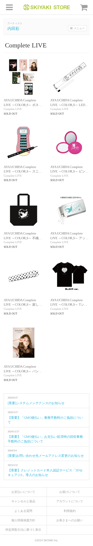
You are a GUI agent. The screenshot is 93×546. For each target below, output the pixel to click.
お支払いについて (23, 492)
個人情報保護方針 (23, 520)
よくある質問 (23, 511)
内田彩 (13, 28)
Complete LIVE (13, 108)
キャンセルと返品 (23, 501)
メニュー (79, 28)
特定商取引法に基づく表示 (23, 529)
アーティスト (14, 23)
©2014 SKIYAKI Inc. (47, 540)
